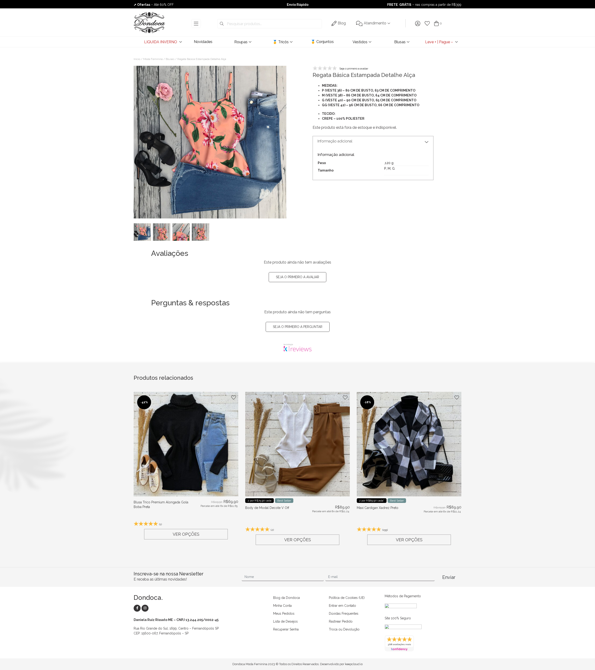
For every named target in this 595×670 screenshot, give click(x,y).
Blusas (400, 42)
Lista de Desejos (285, 621)
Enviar (448, 577)
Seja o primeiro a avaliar (297, 277)
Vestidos (360, 42)
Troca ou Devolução (344, 629)
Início (137, 59)
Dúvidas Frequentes (343, 613)
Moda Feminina (153, 59)
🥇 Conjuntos (322, 42)
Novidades (203, 42)
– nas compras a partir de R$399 (424, 5)
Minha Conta (282, 605)
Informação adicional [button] (334, 141)
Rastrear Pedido (341, 621)
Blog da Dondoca (286, 598)
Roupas (241, 42)
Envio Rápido (297, 5)
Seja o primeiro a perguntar (297, 327)
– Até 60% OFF (154, 5)
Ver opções (186, 534)
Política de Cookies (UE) (347, 598)
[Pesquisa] (221, 24)
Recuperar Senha (286, 629)
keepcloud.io (354, 664)
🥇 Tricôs (281, 42)
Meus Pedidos (283, 613)
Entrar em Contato (342, 605)
